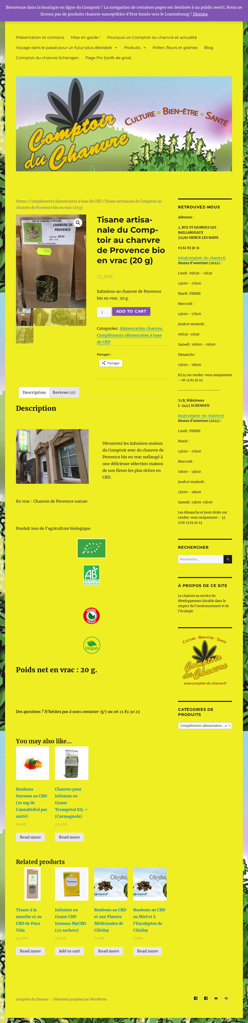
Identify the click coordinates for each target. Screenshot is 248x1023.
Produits (132, 47)
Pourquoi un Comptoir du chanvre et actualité (152, 37)
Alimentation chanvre (141, 328)
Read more (30, 837)
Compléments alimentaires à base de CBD (65, 201)
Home (21, 201)
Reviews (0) (64, 392)
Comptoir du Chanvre (32, 999)
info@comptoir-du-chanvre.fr (202, 258)
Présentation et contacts (40, 37)
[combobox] (205, 725)
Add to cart (131, 311)
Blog (208, 47)
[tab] (34, 392)
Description (34, 392)
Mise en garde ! (85, 37)
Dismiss (200, 14)
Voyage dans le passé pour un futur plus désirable (64, 47)
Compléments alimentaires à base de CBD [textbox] (206, 726)
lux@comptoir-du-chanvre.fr (201, 416)
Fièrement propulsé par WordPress (80, 999)
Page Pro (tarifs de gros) (108, 58)
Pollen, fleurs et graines (175, 47)
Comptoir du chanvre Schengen (47, 58)
